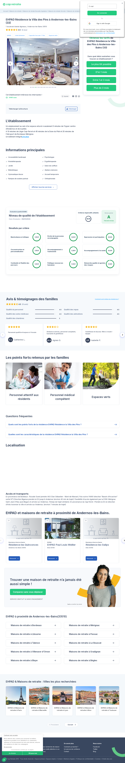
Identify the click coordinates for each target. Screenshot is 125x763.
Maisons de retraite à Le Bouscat (85, 643)
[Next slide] (76, 63)
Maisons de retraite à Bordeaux (26, 625)
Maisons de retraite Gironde (57, 11)
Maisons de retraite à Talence (25, 643)
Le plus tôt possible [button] (101, 64)
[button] (73, 96)
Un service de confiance (72, 749)
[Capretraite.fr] (12, 4)
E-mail (91, 6)
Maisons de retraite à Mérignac (84, 625)
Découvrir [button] (13, 558)
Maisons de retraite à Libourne (26, 634)
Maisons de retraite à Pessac (83, 634)
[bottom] (8, 520)
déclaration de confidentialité (105, 33)
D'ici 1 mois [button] (101, 72)
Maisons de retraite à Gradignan (84, 651)
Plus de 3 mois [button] (101, 88)
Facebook (96, 747)
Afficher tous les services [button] (42, 187)
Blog (94, 751)
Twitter (95, 749)
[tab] (30, 87)
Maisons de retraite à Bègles (83, 660)
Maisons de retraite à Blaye (24, 660)
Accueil (5, 11)
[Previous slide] (10, 63)
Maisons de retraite (15, 11)
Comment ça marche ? (71, 747)
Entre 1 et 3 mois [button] (101, 80)
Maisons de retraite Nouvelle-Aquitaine (35, 11)
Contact (66, 751)
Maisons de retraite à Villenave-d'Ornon (30, 651)
